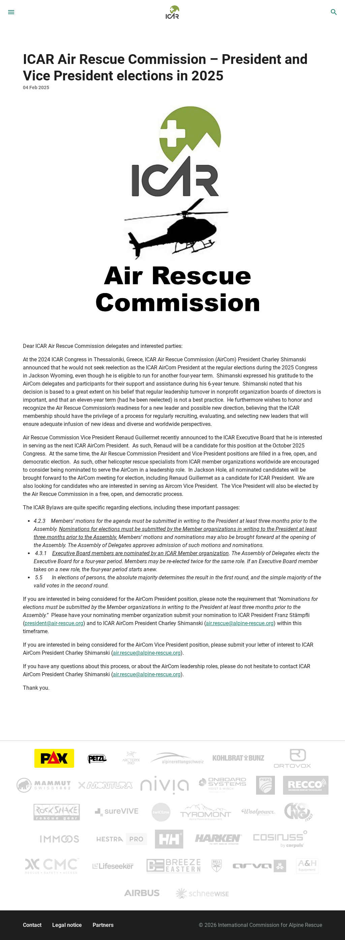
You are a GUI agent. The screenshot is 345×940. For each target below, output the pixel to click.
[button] (172, 214)
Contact (32, 925)
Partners (103, 925)
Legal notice (67, 925)
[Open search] (333, 12)
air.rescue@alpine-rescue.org (240, 623)
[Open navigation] (11, 12)
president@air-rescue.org (54, 623)
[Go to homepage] (172, 11)
